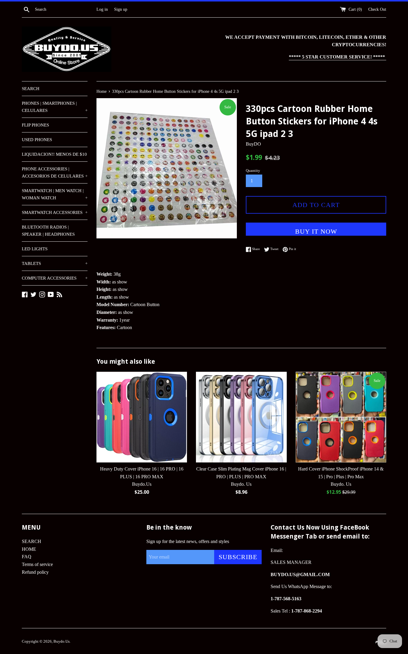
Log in (102, 9)
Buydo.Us (61, 641)
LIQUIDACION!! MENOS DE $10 (54, 154)
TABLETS (55, 263)
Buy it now (316, 231)
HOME (29, 549)
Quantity (253, 171)
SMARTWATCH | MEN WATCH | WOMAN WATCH (55, 194)
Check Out (377, 9)
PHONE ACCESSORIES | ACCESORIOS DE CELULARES (55, 172)
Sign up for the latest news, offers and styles (187, 541)
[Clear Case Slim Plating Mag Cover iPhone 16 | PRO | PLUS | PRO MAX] (241, 417)
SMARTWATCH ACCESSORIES (55, 212)
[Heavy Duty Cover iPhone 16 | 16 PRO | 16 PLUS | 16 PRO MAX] (141, 417)
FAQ (26, 556)
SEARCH (30, 88)
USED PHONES (37, 139)
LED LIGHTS (34, 248)
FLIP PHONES (35, 125)
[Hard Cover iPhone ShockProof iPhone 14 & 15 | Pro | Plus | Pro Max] (341, 417)
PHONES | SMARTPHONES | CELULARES (55, 107)
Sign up (120, 9)
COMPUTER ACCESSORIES (55, 278)
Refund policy (35, 572)
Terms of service (37, 564)
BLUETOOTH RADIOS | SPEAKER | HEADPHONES (48, 231)
